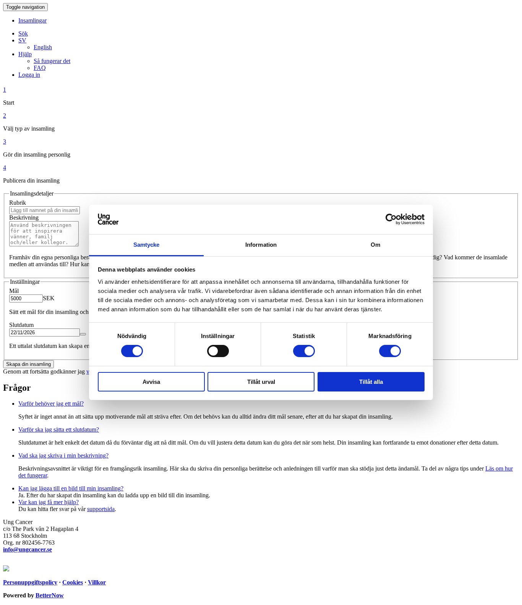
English (43, 47)
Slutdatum (21, 325)
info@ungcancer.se (27, 549)
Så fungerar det (52, 61)
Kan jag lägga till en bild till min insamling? (70, 488)
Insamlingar (32, 20)
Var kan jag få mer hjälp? (48, 502)
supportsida (101, 509)
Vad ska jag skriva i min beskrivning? (63, 455)
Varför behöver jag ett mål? (51, 403)
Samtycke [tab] (146, 244)
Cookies (72, 582)
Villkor (97, 582)
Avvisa (151, 382)
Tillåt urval (261, 382)
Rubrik (17, 202)
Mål (14, 291)
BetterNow (50, 595)
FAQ (40, 68)
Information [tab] (261, 244)
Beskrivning (24, 217)
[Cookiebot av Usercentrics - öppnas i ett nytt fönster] (391, 219)
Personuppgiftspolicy (30, 582)
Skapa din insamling (28, 364)
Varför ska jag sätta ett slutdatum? (58, 429)
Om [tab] (375, 244)
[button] (22, 40)
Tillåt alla (371, 382)
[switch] (218, 351)
